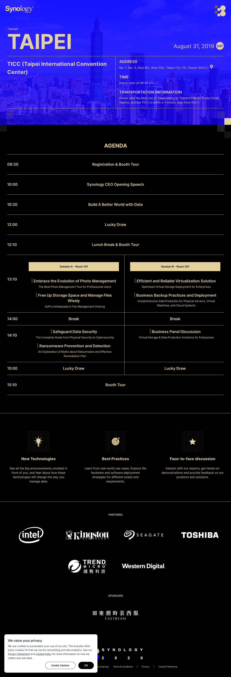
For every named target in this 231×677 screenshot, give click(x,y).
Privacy (145, 666)
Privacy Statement (19, 653)
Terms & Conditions (123, 666)
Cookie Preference (167, 666)
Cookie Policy (44, 653)
